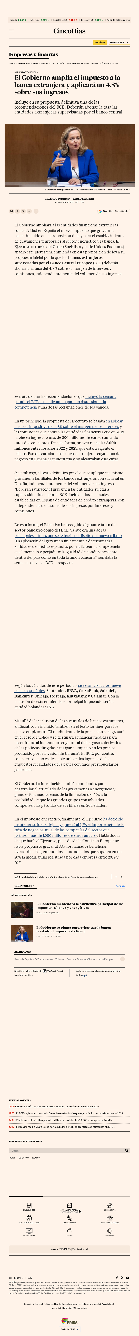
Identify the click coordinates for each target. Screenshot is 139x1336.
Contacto (28, 1304)
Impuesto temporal (25, 72)
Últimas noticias (110, 64)
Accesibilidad (108, 1304)
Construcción (57, 64)
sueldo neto (110, 1210)
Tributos (59, 959)
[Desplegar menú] (11, 31)
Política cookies (51, 1304)
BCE (37, 959)
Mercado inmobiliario (78, 64)
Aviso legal (38, 1304)
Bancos (70, 959)
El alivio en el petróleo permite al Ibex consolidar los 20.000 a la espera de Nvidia (64, 1120)
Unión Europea (105, 959)
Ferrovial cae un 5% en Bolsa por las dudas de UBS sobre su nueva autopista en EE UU (65, 1126)
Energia (44, 64)
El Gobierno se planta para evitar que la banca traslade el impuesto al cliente (73, 929)
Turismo (95, 64)
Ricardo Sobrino (57, 198)
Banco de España (23, 959)
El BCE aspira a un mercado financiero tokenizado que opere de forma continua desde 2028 (69, 1113)
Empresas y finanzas (33, 54)
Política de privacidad (91, 1304)
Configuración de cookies (70, 1304)
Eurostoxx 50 (87, 20)
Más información (22, 975)
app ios (69, 1235)
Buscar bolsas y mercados (25, 1141)
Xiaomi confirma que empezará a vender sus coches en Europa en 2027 (57, 1106)
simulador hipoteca (69, 1210)
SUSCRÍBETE (99, 42)
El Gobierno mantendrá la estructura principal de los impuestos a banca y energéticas (79, 906)
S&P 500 (35, 20)
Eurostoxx (24, 1158)
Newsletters (67, 1308)
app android (110, 1235)
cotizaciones (29, 1235)
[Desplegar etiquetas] (122, 959)
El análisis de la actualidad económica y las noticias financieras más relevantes (58, 877)
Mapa (54, 1308)
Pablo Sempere (84, 198)
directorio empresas (110, 1223)
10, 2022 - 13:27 (73, 202)
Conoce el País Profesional (69, 1249)
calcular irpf (29, 1210)
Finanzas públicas (86, 959)
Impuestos (47, 959)
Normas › (120, 886)
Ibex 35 (13, 20)
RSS (59, 1308)
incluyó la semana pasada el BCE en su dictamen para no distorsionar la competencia (65, 402)
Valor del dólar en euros (118, 20)
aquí (84, 975)
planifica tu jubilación (29, 1223)
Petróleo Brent (60, 20)
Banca (12, 64)
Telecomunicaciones (28, 64)
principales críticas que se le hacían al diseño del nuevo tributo (68, 535)
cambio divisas (69, 1223)
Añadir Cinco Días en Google (115, 211)
